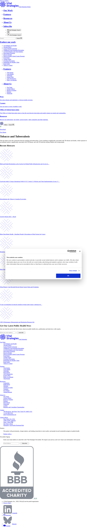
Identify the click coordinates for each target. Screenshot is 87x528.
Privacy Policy (7, 503)
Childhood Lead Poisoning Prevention (13, 50)
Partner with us (7, 434)
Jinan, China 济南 (8, 422)
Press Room (6, 372)
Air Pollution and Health (10, 45)
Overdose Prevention (9, 61)
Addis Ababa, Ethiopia (9, 420)
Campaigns (6, 383)
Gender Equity (7, 59)
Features (7, 69)
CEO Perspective (11, 78)
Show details (73, 270)
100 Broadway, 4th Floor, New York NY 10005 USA (17, 411)
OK (68, 275)
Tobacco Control (7, 65)
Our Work (2, 342)
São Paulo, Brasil (8, 424)
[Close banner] (79, 251)
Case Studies (10, 74)
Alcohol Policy (7, 47)
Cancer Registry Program (10, 48)
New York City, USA (9, 419)
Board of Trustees (11, 90)
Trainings (5, 389)
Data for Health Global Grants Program (14, 56)
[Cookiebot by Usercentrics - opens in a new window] (68, 251)
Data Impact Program (9, 53)
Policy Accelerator (12, 80)
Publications (6, 384)
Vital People (6, 378)
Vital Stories (10, 72)
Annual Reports (7, 392)
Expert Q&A (10, 77)
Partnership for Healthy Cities (11, 62)
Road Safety (6, 64)
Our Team (9, 87)
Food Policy (6, 57)
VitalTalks (9, 75)
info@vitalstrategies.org (9, 414)
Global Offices (11, 89)
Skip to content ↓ (4, 0)
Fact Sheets (3, 132)
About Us (7, 84)
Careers (5, 405)
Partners (9, 92)
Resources (3, 381)
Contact (2, 410)
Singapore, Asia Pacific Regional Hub (13, 425)
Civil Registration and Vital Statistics (13, 51)
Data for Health (7, 54)
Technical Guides (8, 387)
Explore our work (8, 42)
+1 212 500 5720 (8, 413)
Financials (9, 93)
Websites (5, 386)
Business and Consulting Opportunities (13, 407)
